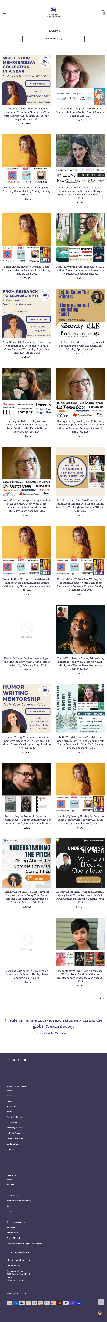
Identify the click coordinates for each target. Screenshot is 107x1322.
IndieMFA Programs (15, 1133)
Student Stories (13, 1144)
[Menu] (4, 12)
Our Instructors (13, 1195)
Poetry (9, 1111)
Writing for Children (15, 1117)
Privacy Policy (12, 1232)
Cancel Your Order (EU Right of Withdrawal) (25, 1243)
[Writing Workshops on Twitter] (13, 1060)
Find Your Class (13, 1095)
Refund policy (12, 1227)
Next (102, 998)
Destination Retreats (16, 1138)
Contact (10, 1211)
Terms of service (14, 1238)
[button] (103, 12)
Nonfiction (11, 1106)
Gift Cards (11, 1149)
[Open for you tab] (100, 1313)
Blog (8, 1206)
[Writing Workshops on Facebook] (8, 1060)
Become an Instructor (16, 1222)
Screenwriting (12, 1122)
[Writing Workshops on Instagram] (19, 1060)
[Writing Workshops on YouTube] (24, 1060)
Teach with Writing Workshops (51, 1033)
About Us (11, 1184)
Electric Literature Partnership (19, 1200)
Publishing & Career (15, 1127)
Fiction (10, 1101)
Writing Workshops (22, 1252)
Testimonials (12, 1190)
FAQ (8, 1216)
